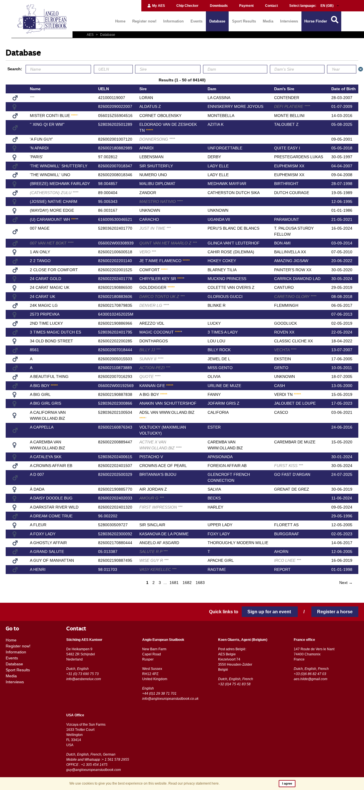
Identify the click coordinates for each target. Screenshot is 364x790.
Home (120, 21)
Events (196, 21)
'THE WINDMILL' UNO (50, 174)
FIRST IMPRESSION (160, 507)
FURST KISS (288, 465)
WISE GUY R (153, 560)
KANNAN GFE (156, 385)
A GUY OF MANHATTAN (52, 560)
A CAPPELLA (41, 427)
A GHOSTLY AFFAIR (48, 542)
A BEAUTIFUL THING (49, 376)
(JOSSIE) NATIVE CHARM (53, 201)
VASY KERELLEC (157, 569)
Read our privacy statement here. (194, 783)
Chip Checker (187, 6)
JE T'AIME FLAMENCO (164, 260)
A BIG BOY (44, 385)
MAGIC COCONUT (160, 332)
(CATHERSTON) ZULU (54, 192)
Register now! (144, 21)
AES (90, 35)
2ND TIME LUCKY (46, 323)
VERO (147, 252)
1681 (174, 582)
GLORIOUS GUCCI (225, 296)
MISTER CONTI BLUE (54, 115)
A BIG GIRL (40, 394)
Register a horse (335, 611)
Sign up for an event (269, 611)
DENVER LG (154, 305)
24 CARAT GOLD (45, 278)
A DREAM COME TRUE (51, 516)
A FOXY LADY (42, 534)
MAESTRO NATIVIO (161, 201)
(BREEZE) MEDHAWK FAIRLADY (60, 183)
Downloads (219, 6)
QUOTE (149, 376)
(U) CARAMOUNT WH (54, 219)
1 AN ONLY (40, 252)
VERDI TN (287, 394)
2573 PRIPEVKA (44, 314)
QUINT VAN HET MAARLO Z (168, 243)
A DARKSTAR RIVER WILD (54, 507)
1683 (200, 582)
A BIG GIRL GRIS (45, 403)
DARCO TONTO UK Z (162, 296)
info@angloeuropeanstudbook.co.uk (170, 699)
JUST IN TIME (155, 228)
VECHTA (285, 349)
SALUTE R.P (153, 551)
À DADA (37, 489)
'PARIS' (36, 157)
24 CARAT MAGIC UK (49, 287)
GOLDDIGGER (157, 287)
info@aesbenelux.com (83, 679)
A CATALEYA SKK (45, 456)
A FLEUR (38, 524)
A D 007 (37, 474)
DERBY (214, 157)
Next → (346, 582)
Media (268, 21)
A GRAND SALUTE (47, 551)
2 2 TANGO (40, 260)
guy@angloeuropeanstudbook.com (93, 770)
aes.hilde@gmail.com (310, 679)
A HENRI (38, 569)
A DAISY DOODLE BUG (51, 498)
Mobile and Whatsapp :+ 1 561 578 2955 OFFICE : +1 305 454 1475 (97, 762)
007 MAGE (39, 228)
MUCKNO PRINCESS (227, 278)
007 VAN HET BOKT (51, 243)
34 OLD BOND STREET (51, 341)
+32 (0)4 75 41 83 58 (234, 684)
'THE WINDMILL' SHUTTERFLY (58, 166)
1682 (187, 582)
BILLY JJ (149, 349)
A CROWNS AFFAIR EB (51, 465)
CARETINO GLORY (295, 296)
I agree (287, 783)
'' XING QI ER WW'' (47, 124)
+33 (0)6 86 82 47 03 (310, 674)
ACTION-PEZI (154, 367)
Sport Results (244, 21)
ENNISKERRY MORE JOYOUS (235, 106)
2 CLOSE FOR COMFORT (54, 270)
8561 (34, 349)
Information (173, 21)
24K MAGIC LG (44, 305)
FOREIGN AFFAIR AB (227, 465)
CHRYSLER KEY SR (161, 278)
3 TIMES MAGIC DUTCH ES (55, 332)
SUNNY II (151, 359)
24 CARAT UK (42, 296)
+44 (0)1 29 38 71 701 (159, 694)
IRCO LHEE (287, 560)
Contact (271, 6)
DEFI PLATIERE (292, 106)
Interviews (289, 21)
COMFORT (153, 270)
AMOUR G (151, 498)
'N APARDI (39, 148)
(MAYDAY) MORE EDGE (52, 210)
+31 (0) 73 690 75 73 (82, 674)
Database (217, 21)
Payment (246, 6)
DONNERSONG (157, 139)
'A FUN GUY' (41, 139)
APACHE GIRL (221, 560)
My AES (158, 6)
